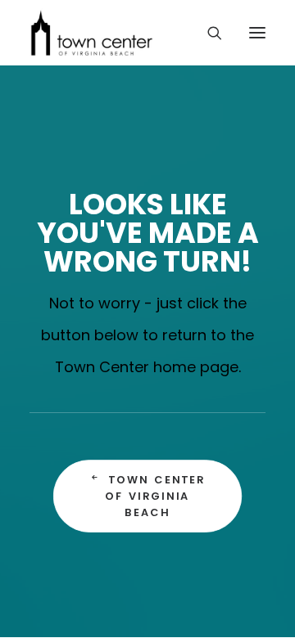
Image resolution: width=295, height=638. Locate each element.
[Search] (207, 32)
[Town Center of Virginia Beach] (92, 32)
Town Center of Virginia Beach (157, 495)
